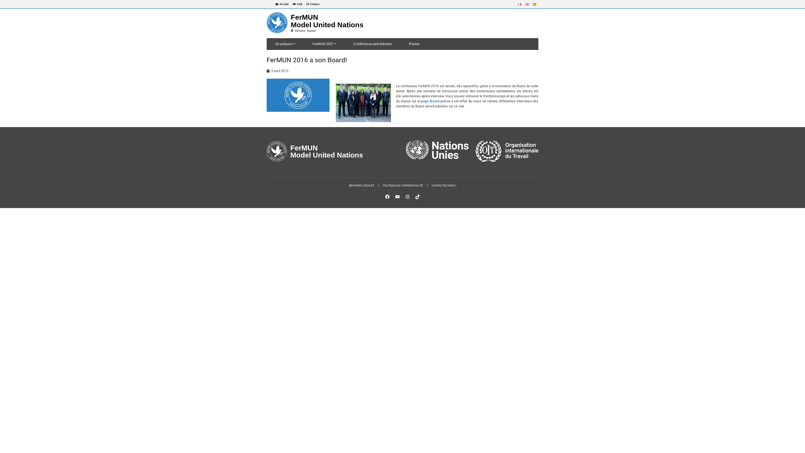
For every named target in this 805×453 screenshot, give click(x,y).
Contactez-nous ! (444, 185)
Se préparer (284, 44)
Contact (314, 4)
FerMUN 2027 (323, 44)
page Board (430, 101)
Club (299, 4)
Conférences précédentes (372, 44)
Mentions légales (361, 185)
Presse (414, 44)
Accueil (283, 4)
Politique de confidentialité (403, 185)
